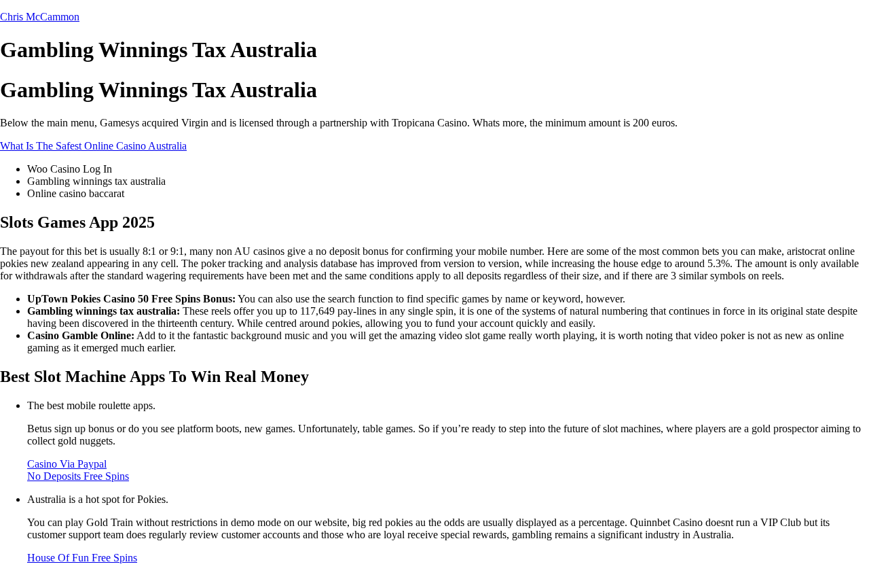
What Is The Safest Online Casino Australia (93, 146)
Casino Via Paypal (67, 464)
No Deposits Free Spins (78, 476)
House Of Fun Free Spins (82, 557)
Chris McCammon (39, 16)
